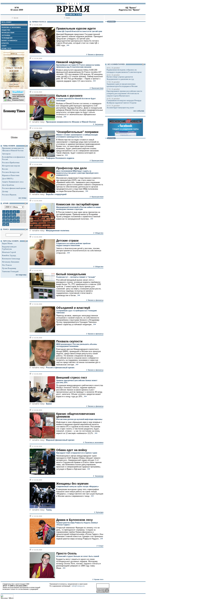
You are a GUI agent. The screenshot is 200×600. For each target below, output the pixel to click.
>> (68, 45)
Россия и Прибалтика (10, 162)
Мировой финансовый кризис (60, 440)
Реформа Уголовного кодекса (60, 158)
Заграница (99, 124)
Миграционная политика (57, 230)
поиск (68, 18)
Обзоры (14, 137)
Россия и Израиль (9, 195)
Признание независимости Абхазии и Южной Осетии (13, 149)
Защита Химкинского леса (12, 182)
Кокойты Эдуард (9, 255)
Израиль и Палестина (10, 175)
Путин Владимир (9, 268)
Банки (49, 404)
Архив (16, 18)
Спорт (100, 546)
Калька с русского (69, 95)
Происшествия (97, 88)
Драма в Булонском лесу (74, 519)
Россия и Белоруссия (10, 172)
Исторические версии (11, 166)
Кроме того (98, 579)
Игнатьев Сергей (9, 252)
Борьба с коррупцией (56, 194)
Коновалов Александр (11, 258)
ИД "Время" (131, 8)
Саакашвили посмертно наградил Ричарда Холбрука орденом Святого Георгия (124, 101)
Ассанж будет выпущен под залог (120, 107)
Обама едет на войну (71, 450)
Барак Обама (7, 243)
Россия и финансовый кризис (14, 188)
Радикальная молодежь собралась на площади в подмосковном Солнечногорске (124, 71)
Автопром (6, 154)
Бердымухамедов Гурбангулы (9, 248)
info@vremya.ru (78, 586)
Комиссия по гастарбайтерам (77, 204)
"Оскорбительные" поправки (77, 131)
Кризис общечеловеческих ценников (75, 415)
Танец (49, 510)
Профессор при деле (71, 168)
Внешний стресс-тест (71, 377)
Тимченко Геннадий (10, 271)
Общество (99, 233)
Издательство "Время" (129, 10)
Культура (99, 512)
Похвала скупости (69, 341)
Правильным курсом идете (76, 28)
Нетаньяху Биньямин (10, 262)
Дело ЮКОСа (7, 178)
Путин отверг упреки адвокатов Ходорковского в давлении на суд (120, 78)
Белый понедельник (71, 274)
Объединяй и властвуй (73, 307)
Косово (5, 169)
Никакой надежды (69, 62)
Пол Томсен (7, 265)
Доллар (5, 191)
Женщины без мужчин (72, 483)
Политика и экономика (94, 442)
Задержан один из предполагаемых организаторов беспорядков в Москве (122, 85)
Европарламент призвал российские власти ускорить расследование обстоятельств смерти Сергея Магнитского (124, 93)
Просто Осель (66, 553)
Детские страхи (67, 240)
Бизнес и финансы (95, 54)
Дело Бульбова (8, 185)
